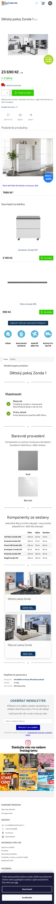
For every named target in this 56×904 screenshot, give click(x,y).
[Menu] (50, 3)
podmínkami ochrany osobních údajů (39, 733)
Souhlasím (27, 897)
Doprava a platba (7, 847)
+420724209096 (11, 829)
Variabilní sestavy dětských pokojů (29, 679)
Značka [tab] (12, 359)
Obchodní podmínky (9, 854)
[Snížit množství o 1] (10, 94)
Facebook (9, 833)
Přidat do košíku (24, 93)
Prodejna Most (7, 813)
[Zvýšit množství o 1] (10, 91)
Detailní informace (8, 107)
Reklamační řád (7, 860)
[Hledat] (36, 3)
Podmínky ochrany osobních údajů (14, 857)
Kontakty (4, 850)
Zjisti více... (28, 653)
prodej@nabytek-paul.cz (14, 825)
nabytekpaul (10, 836)
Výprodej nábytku (8, 809)
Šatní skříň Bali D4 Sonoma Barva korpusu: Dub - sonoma (29, 186)
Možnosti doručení (14, 85)
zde (16, 882)
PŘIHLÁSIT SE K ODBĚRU (28, 727)
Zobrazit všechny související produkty (28, 323)
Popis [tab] (6, 359)
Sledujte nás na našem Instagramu (29, 748)
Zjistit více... (28, 607)
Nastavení (27, 889)
